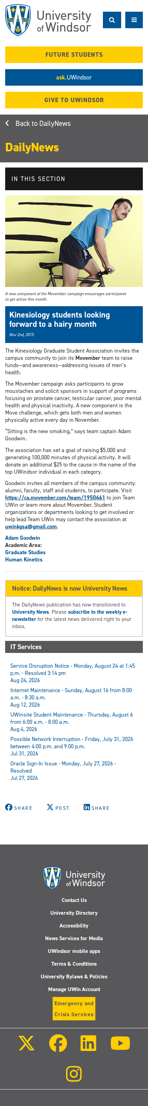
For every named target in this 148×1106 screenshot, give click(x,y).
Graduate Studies (25, 552)
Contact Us (74, 900)
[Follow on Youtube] (120, 1048)
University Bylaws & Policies (74, 976)
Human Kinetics (24, 559)
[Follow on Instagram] (74, 1078)
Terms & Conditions (74, 963)
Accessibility (74, 925)
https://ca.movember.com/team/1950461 (55, 497)
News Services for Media (74, 938)
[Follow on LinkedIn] (88, 1048)
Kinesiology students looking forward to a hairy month (59, 319)
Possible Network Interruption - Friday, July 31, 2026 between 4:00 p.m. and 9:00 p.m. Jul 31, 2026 (71, 746)
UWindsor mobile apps (74, 951)
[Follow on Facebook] (58, 1048)
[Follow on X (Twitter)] (26, 1048)
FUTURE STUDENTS (74, 55)
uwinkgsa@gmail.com (31, 526)
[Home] (48, 20)
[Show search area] (112, 20)
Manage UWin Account (74, 989)
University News (30, 611)
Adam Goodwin (22, 537)
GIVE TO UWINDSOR (74, 100)
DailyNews (55, 123)
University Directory (74, 912)
